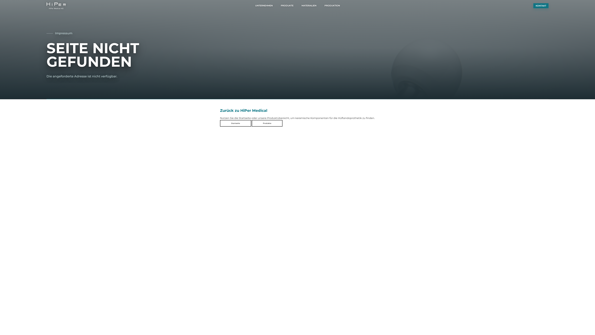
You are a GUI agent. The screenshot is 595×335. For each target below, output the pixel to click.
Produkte (267, 123)
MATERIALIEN (309, 5)
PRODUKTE (287, 5)
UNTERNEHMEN (264, 5)
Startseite (235, 123)
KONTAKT (541, 5)
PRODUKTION (332, 5)
